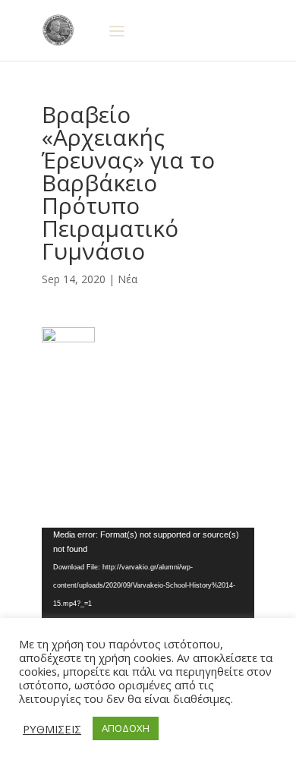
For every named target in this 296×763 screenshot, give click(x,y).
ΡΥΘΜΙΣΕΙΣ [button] (52, 729)
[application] (148, 588)
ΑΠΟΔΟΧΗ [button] (126, 728)
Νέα (127, 279)
